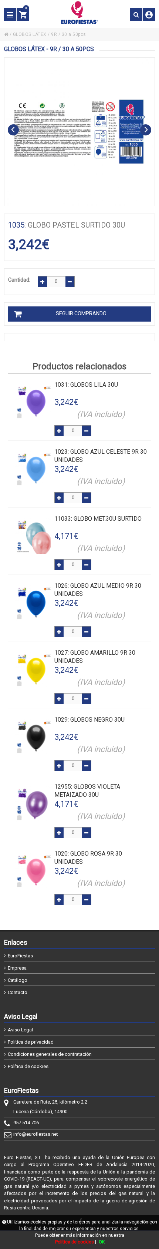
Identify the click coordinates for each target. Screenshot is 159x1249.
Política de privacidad (31, 1042)
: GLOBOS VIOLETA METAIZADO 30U (87, 790)
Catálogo (17, 980)
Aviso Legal (20, 1030)
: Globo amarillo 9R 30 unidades (94, 656)
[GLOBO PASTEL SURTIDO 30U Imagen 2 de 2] (79, 131)
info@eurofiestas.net (35, 1134)
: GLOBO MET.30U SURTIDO (98, 518)
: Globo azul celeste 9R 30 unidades (100, 455)
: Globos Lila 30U (86, 384)
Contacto (17, 992)
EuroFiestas (20, 955)
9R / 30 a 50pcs (68, 34)
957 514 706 (26, 1122)
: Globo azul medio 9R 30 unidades (97, 589)
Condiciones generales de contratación (50, 1054)
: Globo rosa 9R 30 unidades (88, 857)
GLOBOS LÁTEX (30, 34)
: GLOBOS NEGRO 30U (89, 719)
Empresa (17, 968)
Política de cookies (28, 1066)
